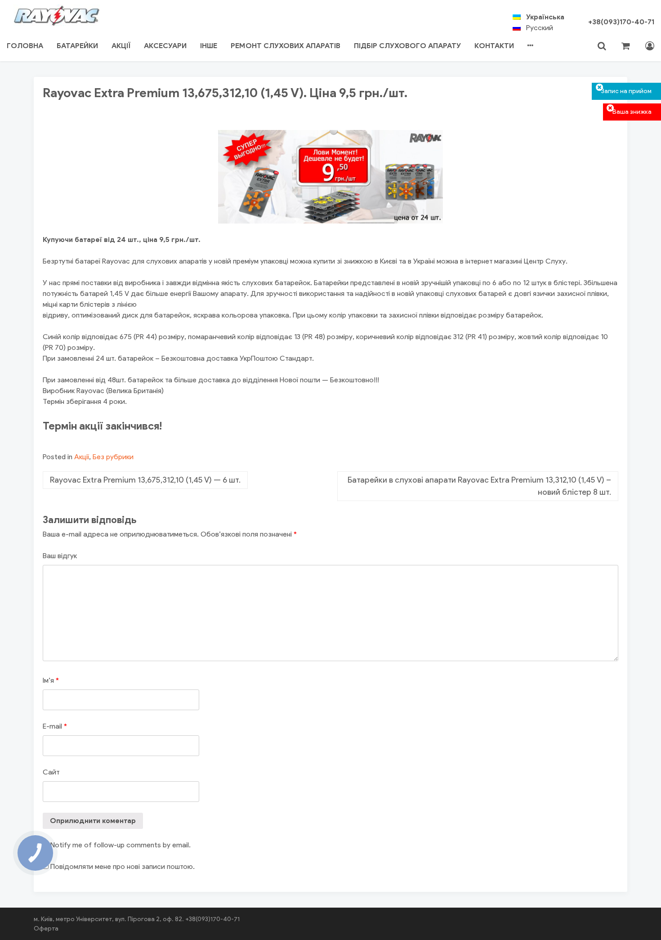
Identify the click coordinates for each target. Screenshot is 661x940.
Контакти (494, 45)
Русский (539, 27)
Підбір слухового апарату (407, 45)
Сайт (51, 772)
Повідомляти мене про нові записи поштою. (122, 866)
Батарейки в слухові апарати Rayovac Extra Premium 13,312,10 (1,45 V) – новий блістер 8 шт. (479, 486)
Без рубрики (113, 456)
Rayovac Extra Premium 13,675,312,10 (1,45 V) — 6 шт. (145, 480)
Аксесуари (165, 45)
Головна (25, 45)
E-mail (55, 726)
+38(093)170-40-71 (621, 22)
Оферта (46, 928)
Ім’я (51, 680)
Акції (121, 45)
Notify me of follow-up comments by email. (120, 845)
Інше (208, 45)
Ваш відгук (60, 555)
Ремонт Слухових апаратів (285, 45)
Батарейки (77, 45)
